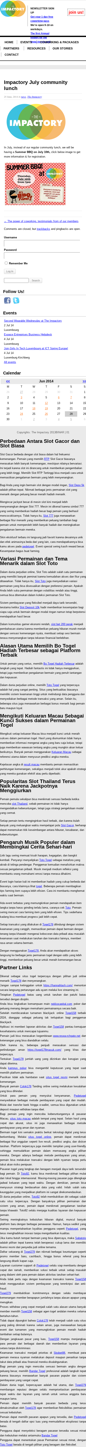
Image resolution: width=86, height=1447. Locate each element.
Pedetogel (19, 994)
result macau (31, 764)
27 (21, 392)
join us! (76, 12)
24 (21, 413)
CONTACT (12, 54)
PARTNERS (11, 48)
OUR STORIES (63, 48)
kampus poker (17, 1068)
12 (46, 403)
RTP (46, 459)
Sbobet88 (59, 1352)
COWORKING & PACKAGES (59, 42)
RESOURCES (36, 48)
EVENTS (26, 42)
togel (39, 886)
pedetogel (28, 546)
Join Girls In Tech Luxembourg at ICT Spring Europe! (36, 348)
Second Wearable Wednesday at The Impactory (33, 320)
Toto (68, 907)
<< (8, 381)
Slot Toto (40, 581)
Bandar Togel (37, 1371)
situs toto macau (20, 1118)
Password (10, 249)
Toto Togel (53, 685)
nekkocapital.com (61, 1003)
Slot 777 (48, 515)
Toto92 (25, 1173)
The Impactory (34, 96)
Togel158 (70, 1013)
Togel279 (29, 1251)
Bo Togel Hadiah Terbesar (59, 663)
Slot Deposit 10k (30, 607)
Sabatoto (80, 1238)
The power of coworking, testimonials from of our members (41, 221)
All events (10, 362)
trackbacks (43, 228)
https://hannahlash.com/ (58, 985)
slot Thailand (19, 803)
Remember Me (18, 263)
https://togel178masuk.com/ (44, 1049)
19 (46, 408)
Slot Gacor (67, 825)
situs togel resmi (56, 1077)
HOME (9, 42)
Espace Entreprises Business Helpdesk (28, 334)
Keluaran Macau (61, 752)
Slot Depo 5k (76, 485)
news (23, 96)
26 (46, 413)
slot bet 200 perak (62, 624)
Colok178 (25, 1086)
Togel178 (47, 924)
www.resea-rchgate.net (66, 1035)
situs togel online (39, 1136)
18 (33, 408)
